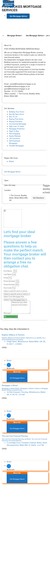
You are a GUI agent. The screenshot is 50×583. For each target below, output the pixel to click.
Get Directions (38, 198)
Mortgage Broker (14, 35)
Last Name (8, 274)
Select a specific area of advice (15, 291)
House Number (9, 285)
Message (7, 313)
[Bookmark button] (9, 365)
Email (6, 278)
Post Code (8, 288)
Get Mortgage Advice (34, 35)
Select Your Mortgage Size (14, 297)
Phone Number (9, 281)
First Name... (8, 271)
